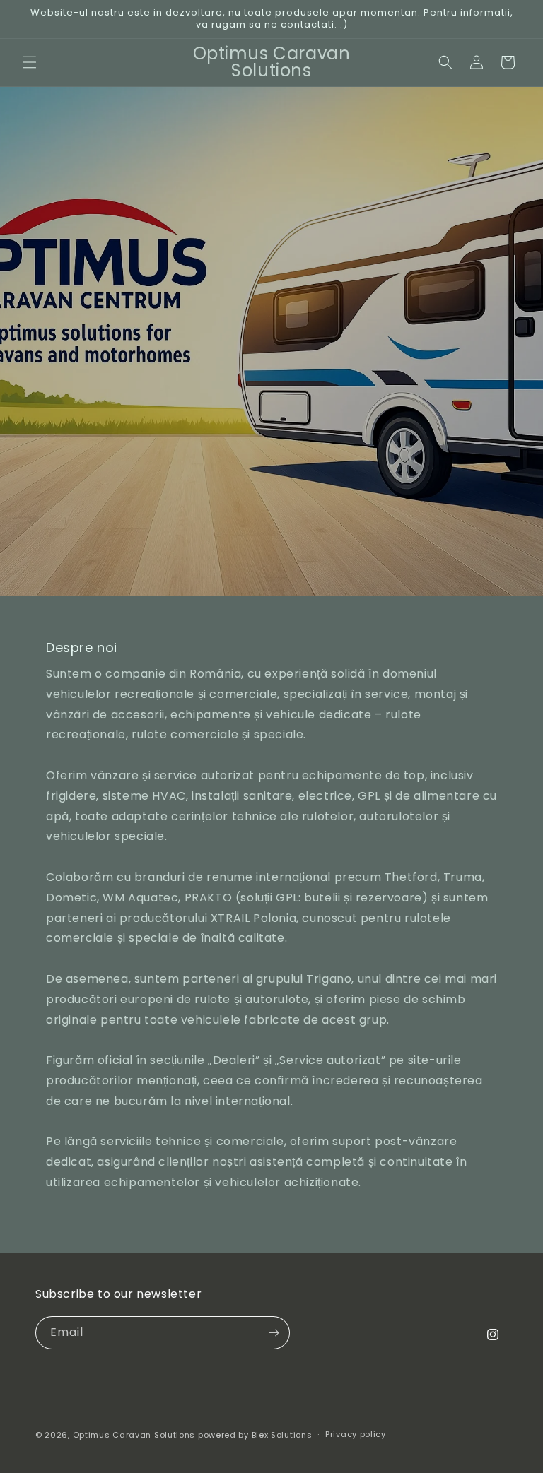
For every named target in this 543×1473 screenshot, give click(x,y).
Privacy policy (355, 1434)
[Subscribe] (273, 1332)
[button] (29, 62)
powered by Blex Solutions (255, 1435)
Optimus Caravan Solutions (134, 1435)
